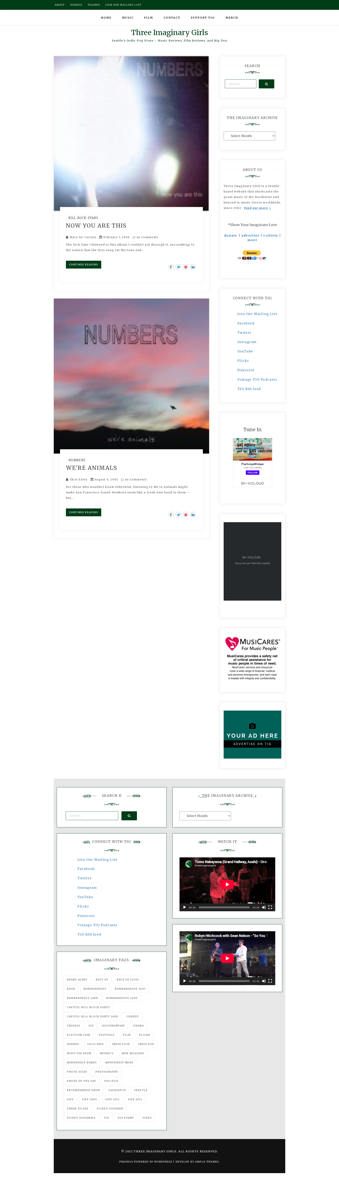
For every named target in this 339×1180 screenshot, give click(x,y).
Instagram (247, 342)
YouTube (245, 351)
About (60, 4)
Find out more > (257, 208)
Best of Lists (128, 979)
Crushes (73, 1025)
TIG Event (126, 1117)
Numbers (77, 460)
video (147, 1117)
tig (106, 1117)
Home (106, 17)
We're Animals (91, 467)
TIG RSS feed (249, 389)
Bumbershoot (95, 988)
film (127, 1034)
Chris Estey (79, 479)
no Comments (147, 237)
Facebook (246, 323)
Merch (231, 17)
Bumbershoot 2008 (82, 998)
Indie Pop (146, 1044)
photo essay (77, 1071)
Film (148, 17)
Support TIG (203, 17)
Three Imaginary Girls (169, 32)
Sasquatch (117, 1090)
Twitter (244, 333)
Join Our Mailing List (257, 314)
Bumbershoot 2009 (122, 998)
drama (138, 1025)
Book (71, 988)
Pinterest (246, 370)
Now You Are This (96, 225)
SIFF (70, 1099)
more (252, 240)
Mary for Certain (83, 237)
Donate (76, 4)
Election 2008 (78, 1034)
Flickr (243, 361)
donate (230, 235)
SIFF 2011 (112, 1099)
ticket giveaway (110, 1108)
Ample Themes (207, 1161)
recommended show (83, 1090)
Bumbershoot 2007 (130, 988)
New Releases (133, 1053)
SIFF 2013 (135, 1099)
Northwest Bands (82, 1062)
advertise (250, 235)
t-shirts (270, 235)
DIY (91, 1025)
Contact (172, 17)
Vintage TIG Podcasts (257, 379)
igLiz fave (95, 1044)
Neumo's (106, 1053)
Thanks (94, 4)
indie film (121, 1044)
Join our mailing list (123, 4)
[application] (227, 884)
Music (128, 17)
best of (102, 979)
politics (111, 1080)
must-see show (79, 1053)
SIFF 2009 (89, 1099)
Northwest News (119, 1062)
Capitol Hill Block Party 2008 (92, 1016)
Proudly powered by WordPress (146, 1161)
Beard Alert (77, 979)
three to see (77, 1108)
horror (73, 1044)
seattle (141, 1090)
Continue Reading (83, 264)
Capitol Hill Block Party (88, 1007)
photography (106, 1071)
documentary (113, 1025)
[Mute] (264, 907)
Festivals (107, 1034)
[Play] (185, 907)
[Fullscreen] (270, 907)
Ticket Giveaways (81, 1117)
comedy (132, 1016)
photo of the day (81, 1080)
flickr (144, 1034)
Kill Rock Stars (83, 218)
